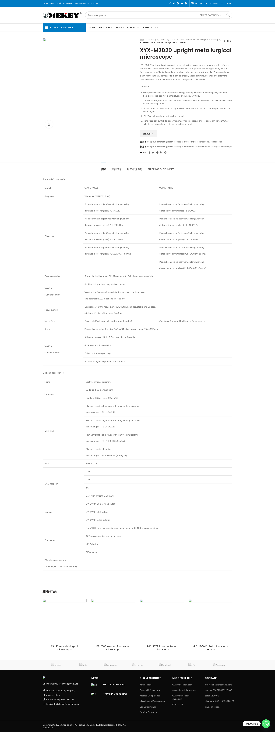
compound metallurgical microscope (203, 39)
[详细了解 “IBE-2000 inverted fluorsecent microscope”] (127, 604)
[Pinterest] (178, 3)
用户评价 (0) (134, 169)
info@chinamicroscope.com (61, 3)
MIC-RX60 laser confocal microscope (161, 648)
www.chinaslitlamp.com (184, 690)
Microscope (152, 39)
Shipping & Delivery (161, 169)
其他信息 (117, 169)
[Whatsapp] (266, 723)
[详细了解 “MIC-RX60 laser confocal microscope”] (176, 604)
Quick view (79, 616)
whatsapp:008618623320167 (219, 701)
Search (228, 15)
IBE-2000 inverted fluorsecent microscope (113, 648)
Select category (209, 15)
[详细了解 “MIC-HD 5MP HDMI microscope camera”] (225, 604)
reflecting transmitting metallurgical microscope (208, 146)
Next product (230, 41)
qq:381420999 (212, 695)
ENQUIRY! (148, 133)
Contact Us (178, 704)
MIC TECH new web (114, 684)
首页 (142, 39)
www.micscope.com (182, 684)
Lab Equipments (148, 706)
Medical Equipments (150, 695)
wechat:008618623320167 (218, 690)
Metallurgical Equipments (152, 701)
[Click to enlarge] (49, 124)
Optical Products (148, 712)
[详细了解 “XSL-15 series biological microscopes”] (79, 604)
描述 (103, 169)
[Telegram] (186, 3)
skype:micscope (213, 706)
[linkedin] (182, 3)
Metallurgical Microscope (171, 39)
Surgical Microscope (150, 690)
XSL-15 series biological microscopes (64, 648)
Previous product (224, 41)
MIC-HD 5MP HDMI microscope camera (210, 648)
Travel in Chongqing (115, 694)
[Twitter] (174, 3)
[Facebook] (170, 3)
